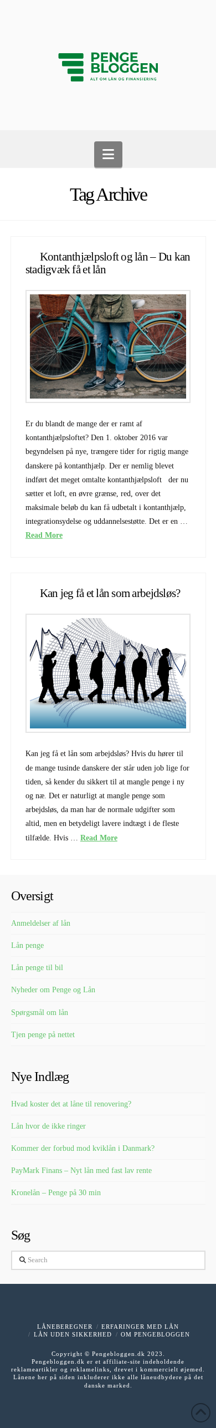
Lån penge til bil (37, 967)
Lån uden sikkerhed (73, 1334)
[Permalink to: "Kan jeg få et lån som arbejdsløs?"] (108, 673)
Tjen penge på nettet (43, 1035)
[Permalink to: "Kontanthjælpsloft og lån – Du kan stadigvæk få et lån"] (108, 346)
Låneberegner (64, 1326)
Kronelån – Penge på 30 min (56, 1193)
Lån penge (27, 945)
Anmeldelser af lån (40, 923)
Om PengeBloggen (155, 1334)
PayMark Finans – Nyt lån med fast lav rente (81, 1170)
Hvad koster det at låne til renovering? (71, 1104)
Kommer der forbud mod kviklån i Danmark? (83, 1148)
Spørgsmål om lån (39, 1012)
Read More (44, 535)
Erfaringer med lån (140, 1326)
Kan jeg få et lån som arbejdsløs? (110, 593)
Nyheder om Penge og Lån (53, 990)
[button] (108, 154)
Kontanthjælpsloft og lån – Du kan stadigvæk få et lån (108, 263)
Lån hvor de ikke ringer (48, 1126)
